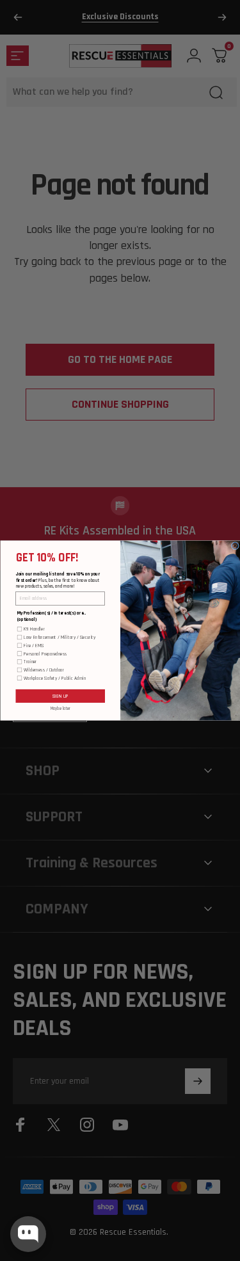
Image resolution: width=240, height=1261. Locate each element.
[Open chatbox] (28, 1234)
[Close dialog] (235, 545)
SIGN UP (60, 696)
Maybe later (60, 709)
